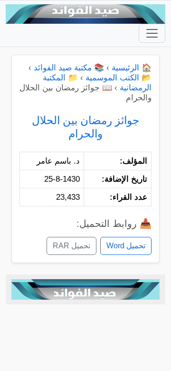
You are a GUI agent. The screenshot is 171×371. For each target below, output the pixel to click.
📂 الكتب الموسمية (119, 77)
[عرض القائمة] (152, 33)
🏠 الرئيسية (132, 67)
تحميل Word (125, 246)
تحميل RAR (71, 246)
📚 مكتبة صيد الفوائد (69, 67)
